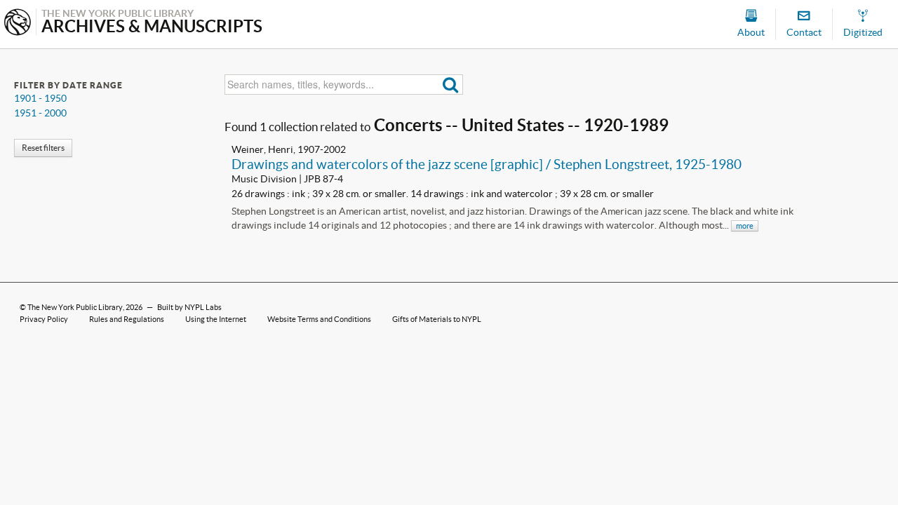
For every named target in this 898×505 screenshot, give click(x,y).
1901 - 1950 (40, 98)
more (744, 226)
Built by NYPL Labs (189, 307)
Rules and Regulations (126, 319)
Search (450, 84)
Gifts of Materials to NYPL (436, 319)
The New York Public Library (75, 307)
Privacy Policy (44, 319)
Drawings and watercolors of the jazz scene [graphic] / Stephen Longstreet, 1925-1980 (487, 164)
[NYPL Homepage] (17, 23)
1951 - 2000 (40, 113)
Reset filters (43, 147)
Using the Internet (215, 319)
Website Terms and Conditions (319, 319)
